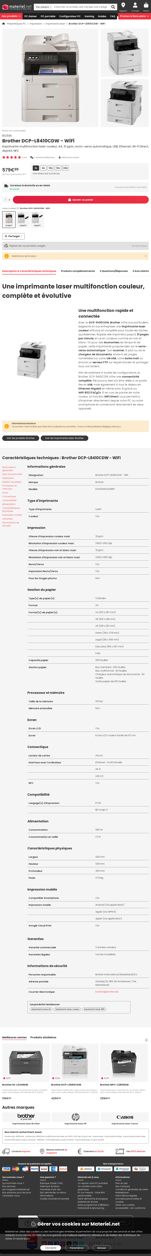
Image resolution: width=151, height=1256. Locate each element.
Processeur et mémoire (9, 487)
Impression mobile (12, 514)
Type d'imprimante (12, 474)
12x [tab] (58, 168)
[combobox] (43, 7)
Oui (97, 516)
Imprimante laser (56, 23)
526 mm (100, 857)
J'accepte (50, 1248)
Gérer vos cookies (125, 1204)
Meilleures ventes (14, 1037)
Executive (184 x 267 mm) (109, 646)
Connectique (9, 496)
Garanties (7, 518)
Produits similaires (43, 1037)
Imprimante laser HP (76, 1123)
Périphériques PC (17, 23)
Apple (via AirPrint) (105, 911)
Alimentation (8, 504)
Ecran (5, 492)
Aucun (99, 755)
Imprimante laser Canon (125, 1123)
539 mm (100, 863)
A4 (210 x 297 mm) (105, 612)
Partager (14, 236)
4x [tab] (43, 168)
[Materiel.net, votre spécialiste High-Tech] (17, 7)
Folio (98, 653)
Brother (7, 135)
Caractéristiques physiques (11, 510)
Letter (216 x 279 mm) (107, 632)
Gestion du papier (11, 481)
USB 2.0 (99, 776)
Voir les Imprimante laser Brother (64, 438)
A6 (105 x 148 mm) (105, 619)
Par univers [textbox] (42, 7)
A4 (96, 605)
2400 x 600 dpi (103, 543)
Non (97, 578)
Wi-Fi (98, 769)
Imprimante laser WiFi (94, 1009)
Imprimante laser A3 (41, 1009)
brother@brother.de (106, 991)
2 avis (24, 157)
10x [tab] (51, 168)
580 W (99, 829)
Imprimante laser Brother (26, 1123)
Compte (135, 11)
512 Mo (99, 701)
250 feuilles (101, 660)
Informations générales (9, 469)
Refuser (101, 1248)
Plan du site (121, 1183)
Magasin (123, 11)
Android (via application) (109, 905)
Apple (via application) (108, 918)
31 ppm (99, 536)
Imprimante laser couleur (67, 1009)
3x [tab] (36, 168)
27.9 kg (99, 877)
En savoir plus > (21, 1238)
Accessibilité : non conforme (130, 1208)
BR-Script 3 (101, 809)
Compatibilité (9, 500)
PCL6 (98, 803)
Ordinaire (100, 598)
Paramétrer (77, 1248)
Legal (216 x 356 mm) (107, 639)
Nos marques (122, 1186)
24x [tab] (65, 168)
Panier (146, 11)
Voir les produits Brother (21, 438)
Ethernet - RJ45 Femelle (108, 762)
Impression (36, 23)
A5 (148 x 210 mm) (105, 626)
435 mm (100, 871)
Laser (98, 509)
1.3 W (98, 836)
